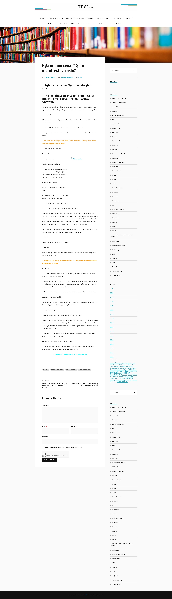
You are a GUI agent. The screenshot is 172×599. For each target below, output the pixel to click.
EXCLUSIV (115, 158)
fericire (121, 368)
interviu (124, 364)
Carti (114, 119)
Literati (114, 196)
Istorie (114, 175)
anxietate (130, 363)
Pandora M (115, 213)
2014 (111, 340)
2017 (111, 327)
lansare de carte (133, 371)
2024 (111, 297)
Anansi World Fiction (114, 24)
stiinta (135, 380)
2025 (111, 293)
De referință (116, 141)
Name (44, 426)
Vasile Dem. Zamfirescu (128, 368)
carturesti (121, 376)
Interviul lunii (116, 171)
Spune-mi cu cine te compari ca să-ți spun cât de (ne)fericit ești (85, 384)
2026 (111, 288)
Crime (114, 137)
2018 (111, 323)
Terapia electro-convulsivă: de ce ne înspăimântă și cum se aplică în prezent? (54, 385)
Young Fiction (117, 18)
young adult (112, 363)
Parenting (115, 218)
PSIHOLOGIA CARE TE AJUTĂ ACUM (73, 18)
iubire (133, 364)
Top (61, 24)
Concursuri (115, 132)
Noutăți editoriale (118, 209)
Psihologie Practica (118, 245)
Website (45, 437)
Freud (126, 378)
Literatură (115, 201)
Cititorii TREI (70, 24)
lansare (117, 363)
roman (114, 372)
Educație (90, 18)
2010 (111, 357)
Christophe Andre (114, 378)
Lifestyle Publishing (132, 370)
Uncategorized (117, 271)
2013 (111, 344)
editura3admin (49, 77)
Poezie (114, 222)
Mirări (114, 205)
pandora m (128, 364)
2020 (111, 314)
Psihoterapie (116, 250)
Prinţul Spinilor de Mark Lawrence (75, 354)
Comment (46, 405)
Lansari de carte (117, 188)
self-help (132, 380)
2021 (111, 310)
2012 (111, 348)
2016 (111, 331)
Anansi (123, 378)
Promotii (115, 230)
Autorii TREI (129, 18)
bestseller (122, 381)
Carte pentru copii (103, 18)
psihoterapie (113, 376)
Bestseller (81, 24)
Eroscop (115, 149)
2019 (111, 318)
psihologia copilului (114, 368)
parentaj (131, 366)
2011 (111, 353)
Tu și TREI (92, 24)
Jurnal (114, 184)
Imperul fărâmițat (57, 369)
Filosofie (115, 166)
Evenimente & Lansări (49, 24)
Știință (114, 258)
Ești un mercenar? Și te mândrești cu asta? (63, 68)
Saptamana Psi (125, 366)
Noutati (101, 24)
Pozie (114, 226)
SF (117, 376)
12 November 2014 (67, 77)
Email (74, 426)
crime (120, 378)
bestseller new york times (116, 366)
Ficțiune (41, 18)
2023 (111, 301)
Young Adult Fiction (124, 363)
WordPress (81, 595)
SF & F (80, 77)
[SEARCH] (134, 70)
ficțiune (130, 376)
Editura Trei (122, 370)
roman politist (132, 375)
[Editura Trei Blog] (86, 9)
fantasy (45, 369)
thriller (120, 364)
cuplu (125, 376)
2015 (111, 335)
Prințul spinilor (84, 369)
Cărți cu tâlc (116, 124)
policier (116, 380)
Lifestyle (127, 24)
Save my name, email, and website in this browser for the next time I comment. (63, 447)
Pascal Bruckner (113, 381)
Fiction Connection (118, 162)
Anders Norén (98, 595)
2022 (111, 306)
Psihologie (53, 18)
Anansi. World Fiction (119, 102)
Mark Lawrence (71, 369)
